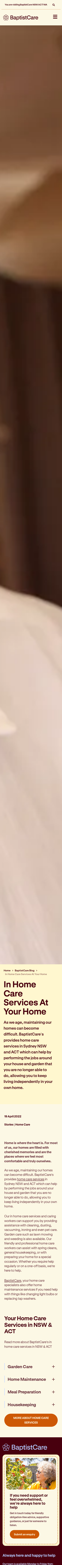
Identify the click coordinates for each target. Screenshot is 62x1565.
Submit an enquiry (24, 1534)
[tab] (31, 1366)
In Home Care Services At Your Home (26, 974)
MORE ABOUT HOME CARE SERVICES (31, 1420)
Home (7, 970)
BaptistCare (12, 1280)
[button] (53, 4)
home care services (30, 1179)
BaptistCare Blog (24, 970)
